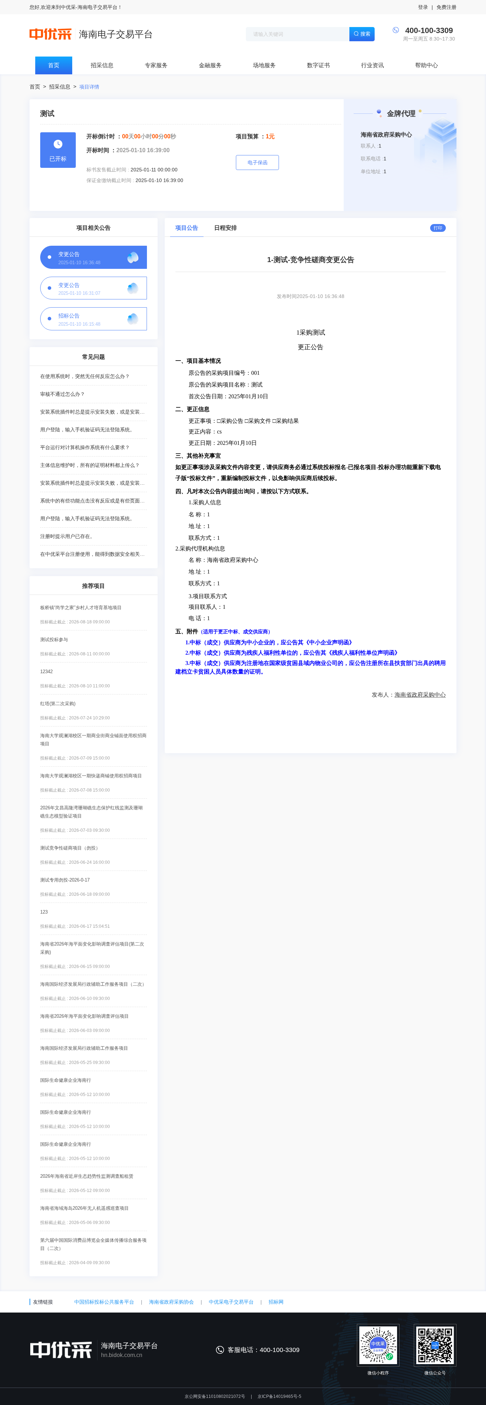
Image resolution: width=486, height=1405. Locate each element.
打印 (438, 227)
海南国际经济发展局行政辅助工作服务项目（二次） (93, 984)
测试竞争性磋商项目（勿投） (70, 848)
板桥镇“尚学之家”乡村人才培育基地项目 (81, 607)
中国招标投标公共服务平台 (104, 1302)
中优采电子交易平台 (231, 1302)
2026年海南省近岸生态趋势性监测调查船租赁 (86, 1176)
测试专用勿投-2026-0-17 (65, 880)
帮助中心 (426, 65)
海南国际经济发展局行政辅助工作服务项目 (84, 1048)
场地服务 (264, 65)
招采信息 (102, 65)
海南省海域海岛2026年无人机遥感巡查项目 (84, 1208)
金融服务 (210, 65)
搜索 (365, 34)
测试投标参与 (54, 639)
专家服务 (156, 65)
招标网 (276, 1302)
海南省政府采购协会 (171, 1302)
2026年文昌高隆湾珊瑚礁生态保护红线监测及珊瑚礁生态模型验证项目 (91, 812)
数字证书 (318, 65)
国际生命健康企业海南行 (65, 1080)
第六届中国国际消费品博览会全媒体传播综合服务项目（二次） (93, 1244)
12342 (46, 671)
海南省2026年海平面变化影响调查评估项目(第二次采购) (92, 948)
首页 (53, 65)
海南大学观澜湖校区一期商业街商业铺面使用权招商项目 (93, 739)
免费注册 (446, 7)
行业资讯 (372, 65)
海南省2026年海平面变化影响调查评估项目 (84, 1016)
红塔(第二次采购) (57, 703)
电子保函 (258, 162)
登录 (423, 7)
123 (44, 912)
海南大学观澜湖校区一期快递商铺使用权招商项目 (91, 775)
